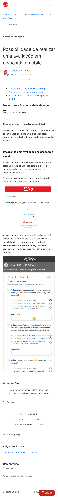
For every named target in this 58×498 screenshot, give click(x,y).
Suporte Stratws (10, 14)
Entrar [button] (49, 5)
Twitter (9, 402)
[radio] (21, 419)
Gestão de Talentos (29, 14)
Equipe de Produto (20, 70)
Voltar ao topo (10, 434)
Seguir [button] (29, 79)
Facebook (4, 402)
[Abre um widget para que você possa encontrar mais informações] (46, 493)
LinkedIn (13, 402)
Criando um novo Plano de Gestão (20, 452)
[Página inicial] (5, 6)
